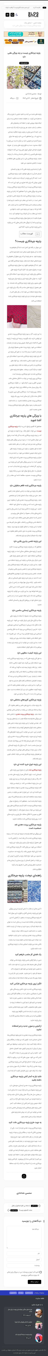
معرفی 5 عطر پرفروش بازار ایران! (23, 1322)
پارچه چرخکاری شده (35, 770)
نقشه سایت (40, 1298)
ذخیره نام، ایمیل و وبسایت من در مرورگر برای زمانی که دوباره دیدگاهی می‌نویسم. (23, 1274)
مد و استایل (29, 1293)
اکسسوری (13, 1293)
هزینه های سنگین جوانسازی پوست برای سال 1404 (20, 1310)
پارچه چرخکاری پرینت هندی (25, 714)
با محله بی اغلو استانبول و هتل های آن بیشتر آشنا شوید (21, 1206)
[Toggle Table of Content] (36, 234)
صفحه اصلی (37, 23)
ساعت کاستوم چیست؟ (25, 1210)
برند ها (21, 1293)
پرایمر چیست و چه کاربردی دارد (23, 1334)
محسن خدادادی (31, 94)
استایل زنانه (27, 23)
